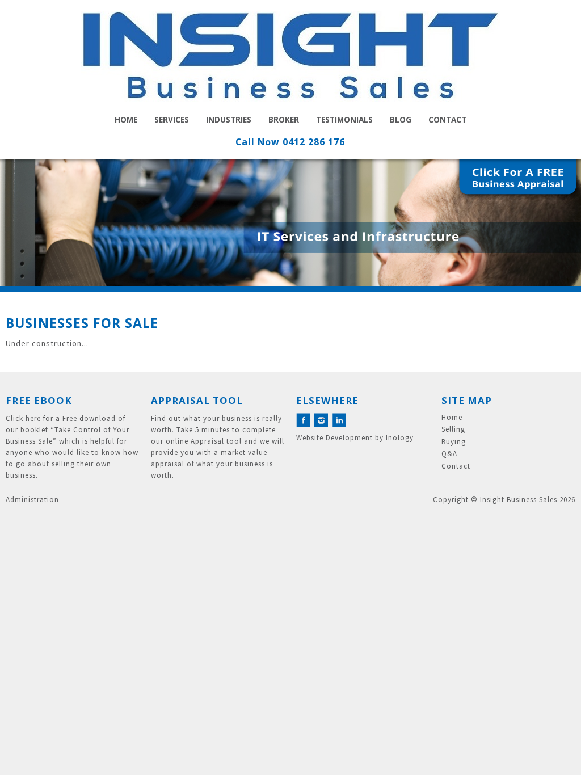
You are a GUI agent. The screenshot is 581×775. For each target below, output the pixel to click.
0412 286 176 (314, 142)
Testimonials (344, 119)
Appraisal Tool (197, 400)
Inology (400, 438)
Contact (447, 119)
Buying (453, 442)
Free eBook (39, 400)
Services (171, 119)
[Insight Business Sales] (290, 59)
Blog (400, 119)
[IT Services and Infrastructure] (290, 222)
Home (126, 119)
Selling (453, 429)
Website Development (334, 438)
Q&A (449, 453)
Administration (32, 499)
